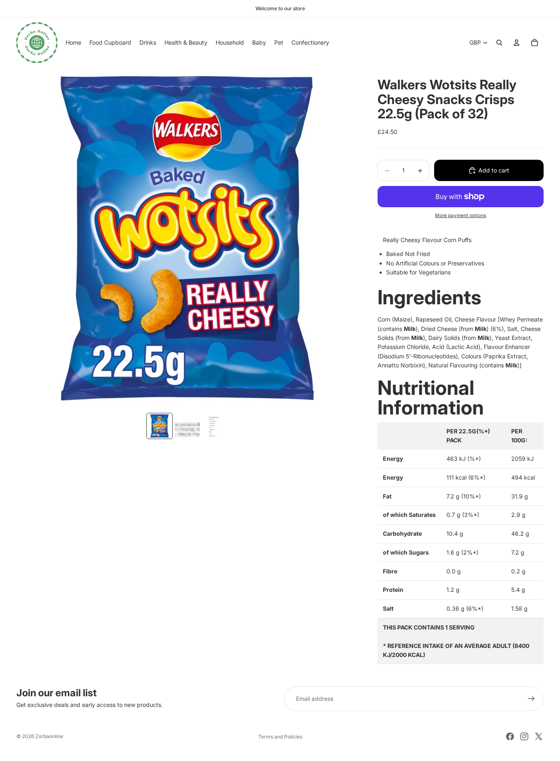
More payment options (460, 215)
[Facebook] (510, 736)
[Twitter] (539, 736)
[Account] (517, 43)
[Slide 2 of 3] (187, 426)
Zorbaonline (49, 736)
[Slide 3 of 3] (215, 426)
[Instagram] (524, 736)
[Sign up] (531, 698)
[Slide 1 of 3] (159, 426)
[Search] (499, 43)
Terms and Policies (280, 737)
